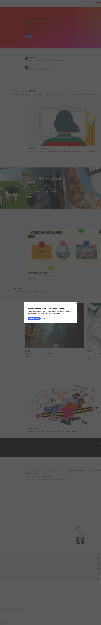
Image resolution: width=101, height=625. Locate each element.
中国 (44, 318)
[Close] (76, 303)
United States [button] (35, 318)
